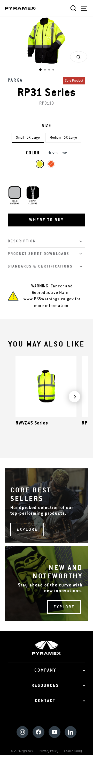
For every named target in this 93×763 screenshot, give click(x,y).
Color (46, 153)
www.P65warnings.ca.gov (49, 299)
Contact (45, 700)
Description (22, 241)
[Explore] (46, 505)
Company (45, 670)
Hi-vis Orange (51, 164)
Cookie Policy (73, 751)
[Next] (74, 396)
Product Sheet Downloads (38, 253)
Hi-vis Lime (39, 164)
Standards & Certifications (40, 266)
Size (46, 125)
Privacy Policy (49, 751)
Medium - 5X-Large (63, 138)
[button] (46, 220)
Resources (45, 685)
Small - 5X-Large (28, 138)
